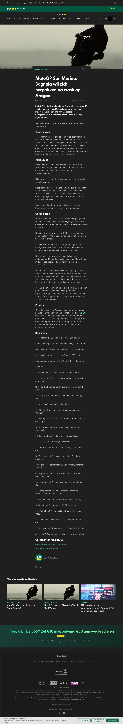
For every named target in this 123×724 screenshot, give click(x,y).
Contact (40, 661)
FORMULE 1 (55, 19)
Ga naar (59, 14)
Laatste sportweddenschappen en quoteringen (51, 544)
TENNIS (87, 19)
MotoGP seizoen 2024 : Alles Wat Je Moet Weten (61, 606)
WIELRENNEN (68, 19)
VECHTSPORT (98, 19)
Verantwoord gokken (61, 661)
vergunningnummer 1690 (78, 699)
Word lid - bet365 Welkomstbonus (46, 548)
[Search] (114, 19)
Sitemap (89, 661)
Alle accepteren (112, 720)
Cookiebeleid (8, 722)
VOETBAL (44, 19)
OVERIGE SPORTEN (44, 69)
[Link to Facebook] (83, 70)
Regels (33, 661)
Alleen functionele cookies (98, 720)
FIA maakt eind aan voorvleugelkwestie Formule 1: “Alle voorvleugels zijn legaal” (98, 608)
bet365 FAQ (49, 661)
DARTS (78, 19)
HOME (9, 19)
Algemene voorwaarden (52, 642)
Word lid (113, 8)
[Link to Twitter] (87, 70)
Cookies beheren (84, 720)
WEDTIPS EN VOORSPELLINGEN (26, 19)
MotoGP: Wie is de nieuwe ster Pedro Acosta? (21, 606)
